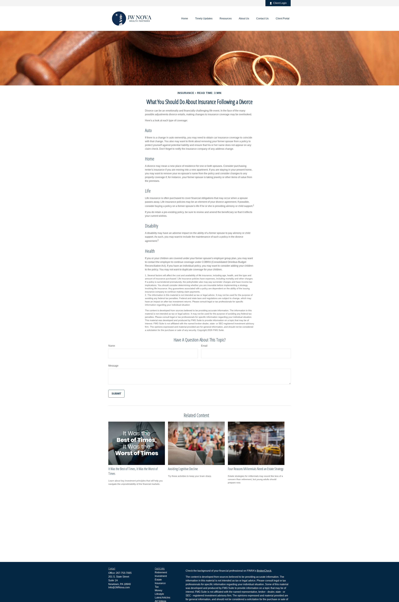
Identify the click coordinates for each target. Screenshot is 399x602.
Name (111, 345)
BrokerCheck (264, 570)
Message (113, 365)
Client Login (280, 3)
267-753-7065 (124, 573)
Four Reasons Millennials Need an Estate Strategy (255, 468)
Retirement (161, 572)
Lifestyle (159, 594)
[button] (184, 18)
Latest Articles (162, 597)
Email (204, 345)
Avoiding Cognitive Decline (183, 468)
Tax (157, 586)
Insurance (160, 583)
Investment (161, 576)
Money (158, 590)
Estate (158, 579)
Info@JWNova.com (119, 587)
